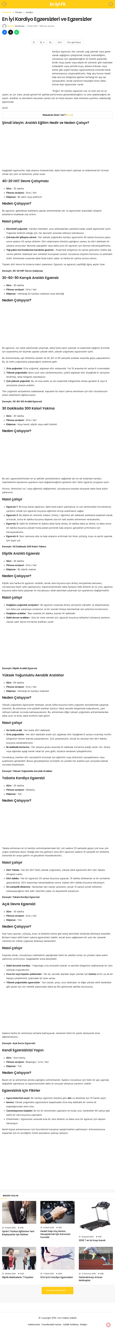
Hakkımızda (34, 1324)
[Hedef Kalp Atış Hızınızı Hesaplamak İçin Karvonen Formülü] (57, 1212)
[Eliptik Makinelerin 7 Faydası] (19, 1258)
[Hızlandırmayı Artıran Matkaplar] (96, 1258)
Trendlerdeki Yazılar (51, 1324)
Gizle (69, 115)
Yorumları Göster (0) (56, 1290)
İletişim (83, 1324)
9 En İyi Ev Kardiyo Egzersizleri (56, 1277)
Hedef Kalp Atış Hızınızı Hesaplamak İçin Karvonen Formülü (55, 1234)
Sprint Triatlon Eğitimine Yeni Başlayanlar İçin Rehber (18, 1233)
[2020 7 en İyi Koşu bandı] (96, 1217)
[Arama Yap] (110, 4)
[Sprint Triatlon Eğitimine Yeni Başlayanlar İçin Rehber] (19, 1212)
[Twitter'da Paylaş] (10, 32)
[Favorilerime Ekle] (34, 42)
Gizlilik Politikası (71, 1324)
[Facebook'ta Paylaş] (4, 32)
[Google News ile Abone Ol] (74, 42)
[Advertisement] (25, 69)
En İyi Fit (57, 4)
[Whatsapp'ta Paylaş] (16, 32)
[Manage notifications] (108, 1325)
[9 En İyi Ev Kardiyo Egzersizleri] (57, 1258)
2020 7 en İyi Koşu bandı (92, 1240)
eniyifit (11, 26)
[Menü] (4, 4)
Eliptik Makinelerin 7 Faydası (17, 1277)
